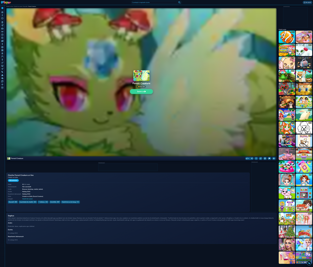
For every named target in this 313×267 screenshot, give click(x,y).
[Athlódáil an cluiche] (260, 158)
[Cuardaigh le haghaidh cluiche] (179, 2)
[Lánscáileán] (274, 158)
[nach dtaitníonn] (252, 158)
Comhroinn (14, 180)
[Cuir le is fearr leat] (256, 158)
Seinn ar (140, 91)
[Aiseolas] (269, 158)
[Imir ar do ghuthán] (265, 158)
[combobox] (156, 2)
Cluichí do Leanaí (27, 199)
